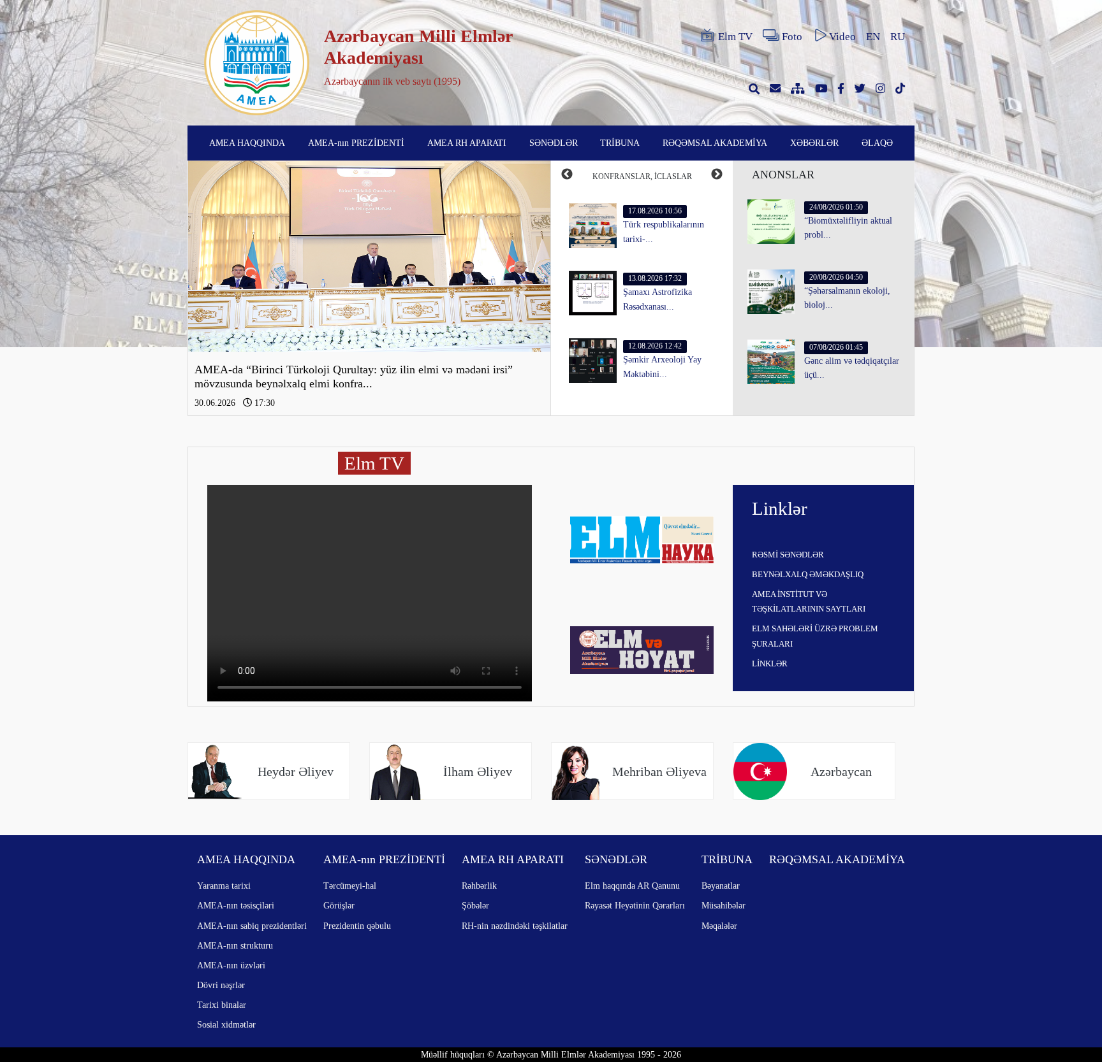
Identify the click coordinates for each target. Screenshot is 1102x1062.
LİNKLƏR (770, 663)
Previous (567, 174)
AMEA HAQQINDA (247, 143)
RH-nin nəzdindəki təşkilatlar (515, 926)
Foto (792, 37)
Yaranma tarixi (224, 885)
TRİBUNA (620, 143)
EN (873, 37)
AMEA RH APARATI (466, 143)
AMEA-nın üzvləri (231, 965)
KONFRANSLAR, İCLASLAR (642, 176)
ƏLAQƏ (877, 143)
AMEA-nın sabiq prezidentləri (252, 926)
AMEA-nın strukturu (235, 945)
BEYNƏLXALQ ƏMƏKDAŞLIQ (807, 574)
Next (716, 174)
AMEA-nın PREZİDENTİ (356, 143)
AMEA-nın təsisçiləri (235, 905)
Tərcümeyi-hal (349, 885)
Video (842, 37)
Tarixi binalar (221, 1005)
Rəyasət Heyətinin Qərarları (635, 905)
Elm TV (735, 37)
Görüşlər (339, 905)
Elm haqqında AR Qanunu (632, 885)
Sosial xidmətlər (226, 1024)
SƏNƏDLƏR (553, 143)
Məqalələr (719, 926)
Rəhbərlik (479, 885)
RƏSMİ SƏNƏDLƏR (788, 554)
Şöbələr (475, 905)
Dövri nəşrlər (221, 985)
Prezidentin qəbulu (357, 926)
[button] (215, 288)
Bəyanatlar (721, 885)
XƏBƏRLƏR (814, 143)
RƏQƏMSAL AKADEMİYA (715, 143)
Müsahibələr (724, 905)
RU (897, 37)
